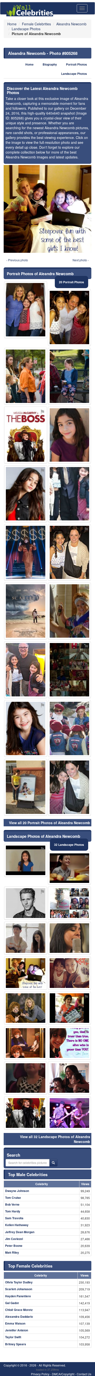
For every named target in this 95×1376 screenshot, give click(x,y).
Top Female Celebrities (30, 1266)
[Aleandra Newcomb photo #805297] (25, 552)
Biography (50, 64)
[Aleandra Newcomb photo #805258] (25, 860)
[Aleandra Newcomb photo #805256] (25, 493)
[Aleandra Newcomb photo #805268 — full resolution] (47, 209)
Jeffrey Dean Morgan (19, 1232)
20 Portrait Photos (71, 282)
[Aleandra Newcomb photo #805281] (69, 728)
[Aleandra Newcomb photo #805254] (69, 317)
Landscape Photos (74, 74)
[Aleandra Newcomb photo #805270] (69, 973)
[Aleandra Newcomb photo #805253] (69, 552)
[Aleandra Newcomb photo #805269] (69, 787)
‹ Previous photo (17, 260)
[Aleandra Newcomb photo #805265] (69, 1008)
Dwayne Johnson (17, 1191)
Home (29, 64)
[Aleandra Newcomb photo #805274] (69, 669)
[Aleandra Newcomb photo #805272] (25, 1008)
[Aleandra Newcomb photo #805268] (25, 973)
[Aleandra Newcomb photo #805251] (25, 309)
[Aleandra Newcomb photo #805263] (69, 938)
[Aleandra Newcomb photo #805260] (69, 868)
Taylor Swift (13, 1337)
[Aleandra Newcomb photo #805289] (69, 1043)
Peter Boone (13, 1245)
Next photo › (81, 260)
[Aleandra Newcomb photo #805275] (25, 728)
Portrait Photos (76, 64)
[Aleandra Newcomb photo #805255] (25, 669)
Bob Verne (12, 1204)
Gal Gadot (12, 1303)
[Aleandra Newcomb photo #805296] (69, 1113)
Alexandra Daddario (19, 1316)
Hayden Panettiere (18, 1296)
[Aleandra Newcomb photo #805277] (25, 1043)
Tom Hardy (12, 1211)
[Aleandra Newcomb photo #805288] (25, 435)
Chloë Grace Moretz (19, 1310)
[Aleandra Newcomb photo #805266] (25, 787)
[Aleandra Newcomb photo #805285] (25, 903)
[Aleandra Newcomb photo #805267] (69, 1078)
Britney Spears (15, 1344)
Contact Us (84, 1374)
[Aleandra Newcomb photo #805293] (25, 1113)
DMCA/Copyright (63, 1374)
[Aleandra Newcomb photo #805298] (25, 611)
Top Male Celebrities (28, 1174)
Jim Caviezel (14, 1239)
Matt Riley (12, 1252)
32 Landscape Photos (69, 844)
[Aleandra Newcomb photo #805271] (69, 903)
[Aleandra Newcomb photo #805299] (69, 376)
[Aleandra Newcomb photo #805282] (25, 376)
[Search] (53, 1162)
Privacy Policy (40, 1374)
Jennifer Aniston (16, 1330)
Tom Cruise (13, 1197)
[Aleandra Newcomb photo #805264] (25, 1078)
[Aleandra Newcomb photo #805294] (69, 611)
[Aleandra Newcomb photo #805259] (25, 938)
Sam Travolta (14, 1218)
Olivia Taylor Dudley (19, 1282)
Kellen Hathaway (16, 1225)
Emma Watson (15, 1323)
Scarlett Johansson (18, 1289)
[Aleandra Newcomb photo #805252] (69, 435)
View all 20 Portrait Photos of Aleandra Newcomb (49, 822)
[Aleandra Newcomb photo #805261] (69, 493)
